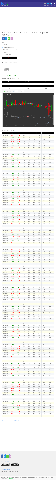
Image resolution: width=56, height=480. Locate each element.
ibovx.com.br (4, 473)
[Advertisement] (28, 18)
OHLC (11, 91)
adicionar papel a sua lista (10, 62)
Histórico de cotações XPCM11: (9, 130)
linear (8, 91)
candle (4, 91)
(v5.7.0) (16, 471)
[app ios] (15, 464)
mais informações (5, 478)
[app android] (5, 464)
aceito (11, 478)
